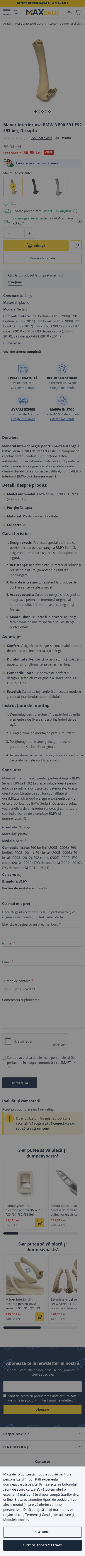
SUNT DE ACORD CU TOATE (42, 1545)
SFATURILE (42, 1532)
